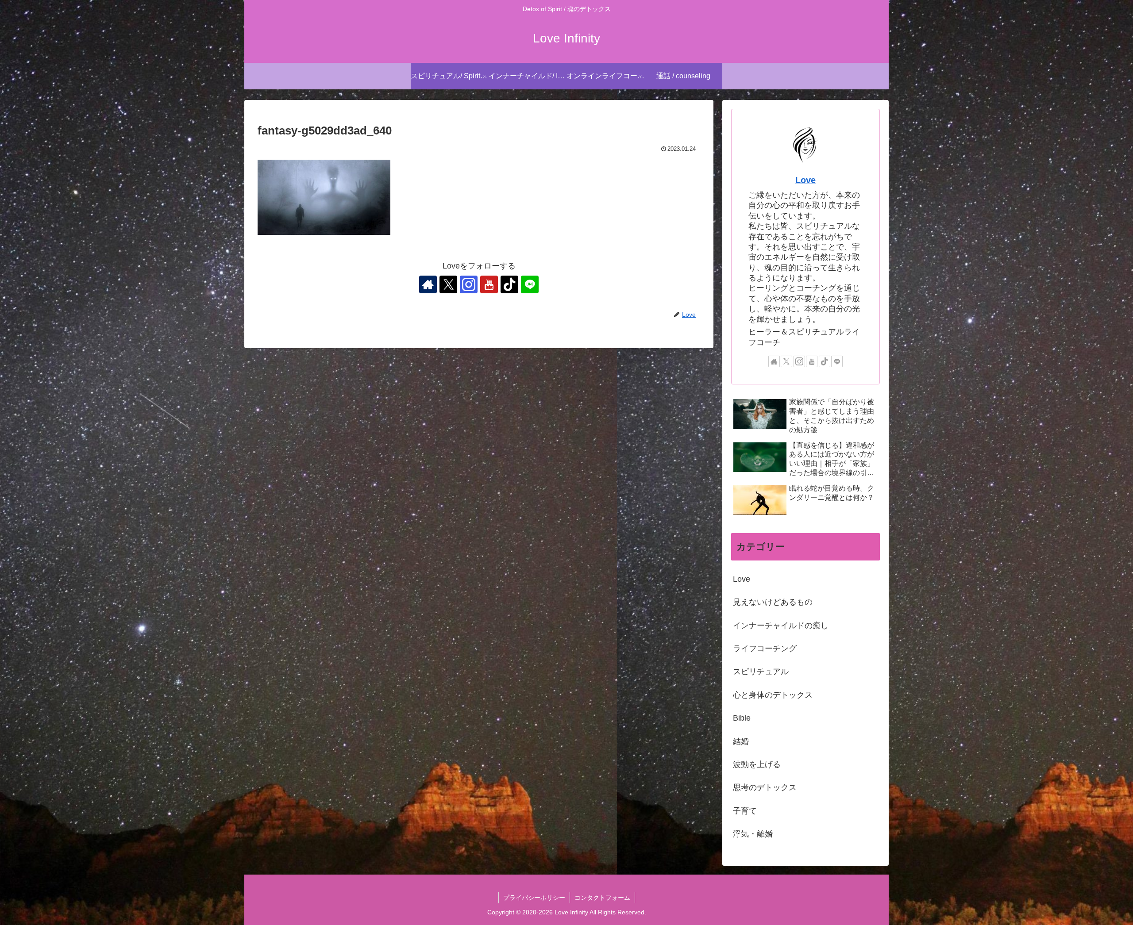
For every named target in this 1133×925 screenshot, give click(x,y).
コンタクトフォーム (602, 897)
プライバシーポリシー (534, 897)
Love (805, 180)
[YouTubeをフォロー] (489, 284)
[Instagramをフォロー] (469, 284)
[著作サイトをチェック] (428, 284)
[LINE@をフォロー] (530, 284)
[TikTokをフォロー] (509, 284)
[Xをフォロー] (448, 284)
